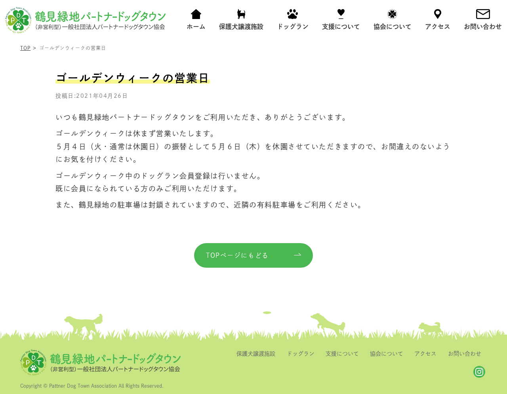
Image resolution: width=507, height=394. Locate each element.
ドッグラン (300, 353)
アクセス (425, 353)
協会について (386, 353)
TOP (25, 48)
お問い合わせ (464, 353)
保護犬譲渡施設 (255, 353)
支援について (342, 353)
